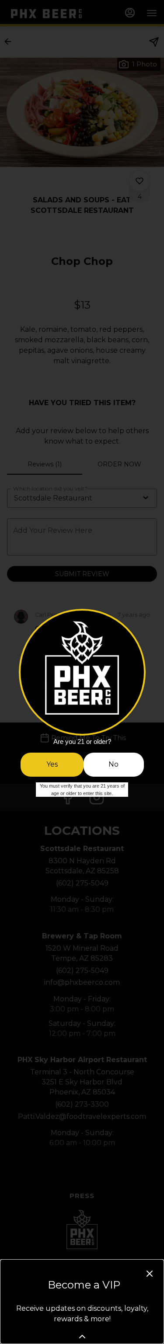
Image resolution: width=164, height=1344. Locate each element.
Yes (52, 764)
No (113, 764)
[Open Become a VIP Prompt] (82, 1336)
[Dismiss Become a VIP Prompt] (149, 1273)
